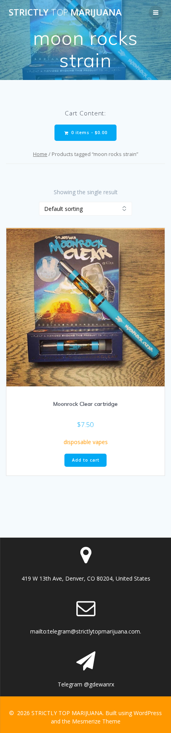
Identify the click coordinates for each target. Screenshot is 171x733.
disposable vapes (86, 442)
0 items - (88, 132)
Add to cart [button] (85, 460)
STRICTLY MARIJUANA (65, 12)
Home (40, 154)
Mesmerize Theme (96, 721)
